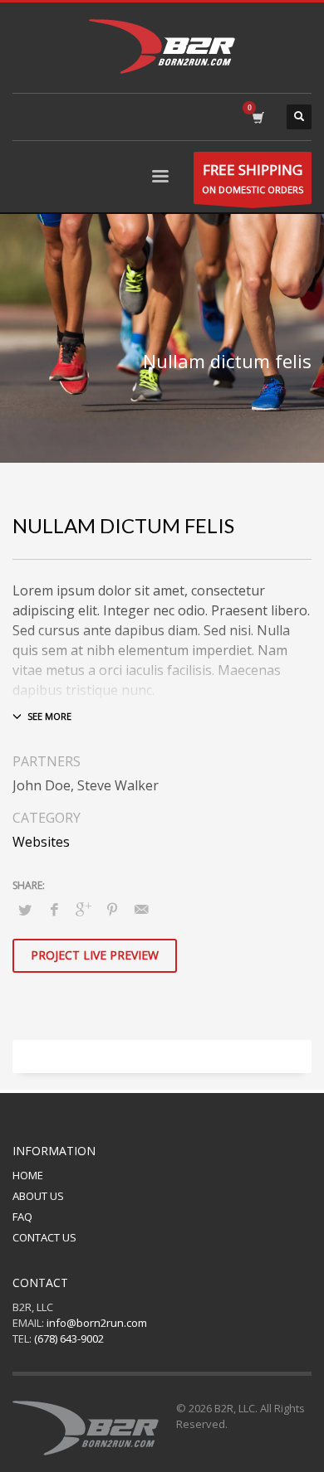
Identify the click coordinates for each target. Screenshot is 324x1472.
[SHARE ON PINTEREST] (112, 908)
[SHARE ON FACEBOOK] (54, 908)
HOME (27, 1175)
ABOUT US (38, 1195)
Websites (41, 842)
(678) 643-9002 (69, 1338)
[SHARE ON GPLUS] (83, 908)
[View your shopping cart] (257, 117)
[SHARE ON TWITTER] (24, 909)
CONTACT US (44, 1237)
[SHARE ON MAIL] (141, 908)
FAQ (22, 1216)
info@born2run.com (97, 1322)
